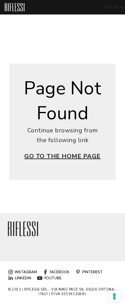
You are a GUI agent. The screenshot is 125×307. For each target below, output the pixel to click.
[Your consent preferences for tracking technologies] (114, 296)
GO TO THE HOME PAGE (62, 156)
